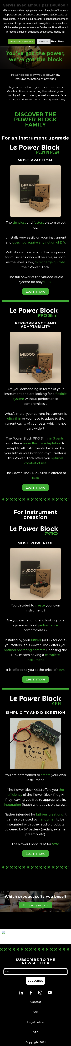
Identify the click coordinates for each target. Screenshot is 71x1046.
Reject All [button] (43, 41)
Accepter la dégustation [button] (21, 41)
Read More (57, 41)
